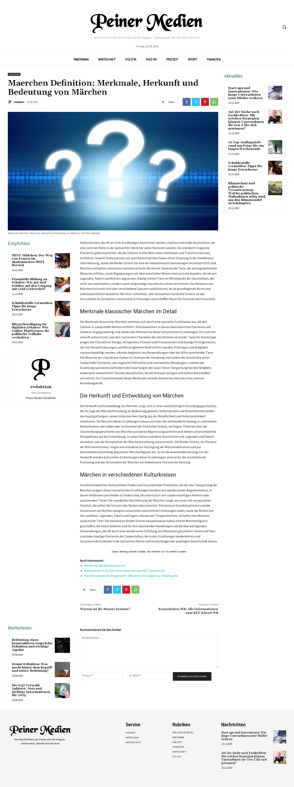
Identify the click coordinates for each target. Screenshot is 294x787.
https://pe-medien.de (41, 392)
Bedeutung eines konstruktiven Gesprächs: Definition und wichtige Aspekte (32, 645)
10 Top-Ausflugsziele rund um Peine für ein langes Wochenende (246, 146)
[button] (284, 27)
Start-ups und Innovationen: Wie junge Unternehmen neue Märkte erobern (245, 93)
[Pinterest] (205, 102)
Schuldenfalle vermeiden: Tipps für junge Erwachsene (32, 306)
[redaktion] (10, 102)
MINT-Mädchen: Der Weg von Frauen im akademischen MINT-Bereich (32, 260)
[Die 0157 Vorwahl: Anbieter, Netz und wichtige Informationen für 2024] (62, 690)
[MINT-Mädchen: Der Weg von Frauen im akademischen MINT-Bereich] (62, 260)
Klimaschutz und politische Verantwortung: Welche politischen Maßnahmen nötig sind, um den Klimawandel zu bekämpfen (247, 193)
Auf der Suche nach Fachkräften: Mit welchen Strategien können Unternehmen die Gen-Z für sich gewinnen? (246, 120)
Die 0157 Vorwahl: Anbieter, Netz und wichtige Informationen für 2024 (31, 690)
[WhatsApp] (214, 102)
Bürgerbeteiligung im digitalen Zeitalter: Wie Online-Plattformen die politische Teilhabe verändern (30, 330)
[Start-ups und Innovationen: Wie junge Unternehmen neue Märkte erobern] (275, 93)
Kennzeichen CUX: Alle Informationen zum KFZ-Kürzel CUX (124, 571)
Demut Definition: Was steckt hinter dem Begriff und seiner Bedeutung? (32, 667)
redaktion (19, 102)
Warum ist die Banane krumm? (105, 565)
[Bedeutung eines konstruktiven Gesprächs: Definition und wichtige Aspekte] (62, 645)
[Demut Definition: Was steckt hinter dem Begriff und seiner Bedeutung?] (62, 669)
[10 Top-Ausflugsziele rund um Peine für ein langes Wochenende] (275, 147)
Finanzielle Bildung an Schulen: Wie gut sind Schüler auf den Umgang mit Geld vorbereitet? (32, 284)
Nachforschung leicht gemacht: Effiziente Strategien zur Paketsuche (131, 576)
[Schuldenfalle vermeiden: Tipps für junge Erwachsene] (62, 308)
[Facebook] (187, 102)
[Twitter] (196, 102)
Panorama (14, 74)
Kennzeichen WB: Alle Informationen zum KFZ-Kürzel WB (188, 611)
